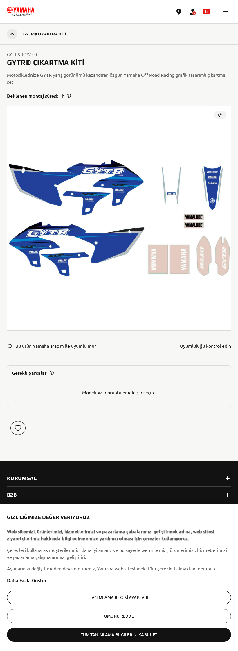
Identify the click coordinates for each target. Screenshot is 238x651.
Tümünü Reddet (119, 616)
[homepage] (20, 11)
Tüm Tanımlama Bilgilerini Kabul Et (119, 634)
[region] (119, 577)
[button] (225, 11)
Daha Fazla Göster (26, 580)
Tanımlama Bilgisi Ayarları (119, 597)
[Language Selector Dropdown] (206, 11)
